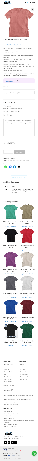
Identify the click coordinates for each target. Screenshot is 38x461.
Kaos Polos (8, 106)
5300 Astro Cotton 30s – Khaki (27, 222)
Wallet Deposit (7, 379)
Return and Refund (8, 371)
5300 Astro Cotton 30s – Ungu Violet (10, 270)
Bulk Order (22, 369)
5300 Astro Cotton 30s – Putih (27, 294)
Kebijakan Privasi (8, 364)
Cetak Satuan (23, 367)
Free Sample (23, 371)
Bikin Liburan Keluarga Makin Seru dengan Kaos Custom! (18, 399)
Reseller (22, 364)
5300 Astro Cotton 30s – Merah (27, 246)
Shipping (6, 369)
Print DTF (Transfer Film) (12, 111)
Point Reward (7, 376)
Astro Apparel (25, 160)
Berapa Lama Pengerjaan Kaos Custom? (14, 402)
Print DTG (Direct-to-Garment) (14, 108)
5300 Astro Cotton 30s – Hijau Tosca (10, 222)
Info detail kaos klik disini (11, 52)
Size (5, 93)
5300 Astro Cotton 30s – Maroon (27, 318)
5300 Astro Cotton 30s (16, 160)
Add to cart (19, 152)
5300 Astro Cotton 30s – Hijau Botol (27, 341)
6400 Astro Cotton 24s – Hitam (10, 246)
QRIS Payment (23, 379)
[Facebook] (5, 442)
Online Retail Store (24, 376)
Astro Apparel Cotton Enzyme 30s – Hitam (10, 341)
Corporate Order (24, 374)
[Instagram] (9, 442)
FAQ (5, 374)
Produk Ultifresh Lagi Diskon (11, 404)
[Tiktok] (15, 442)
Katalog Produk (8, 381)
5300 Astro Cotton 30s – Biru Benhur (10, 318)
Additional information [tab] (19, 177)
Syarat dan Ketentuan (9, 367)
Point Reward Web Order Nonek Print (13, 393)
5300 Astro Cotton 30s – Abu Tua (10, 294)
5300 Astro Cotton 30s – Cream (27, 270)
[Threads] (12, 442)
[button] (32, 9)
